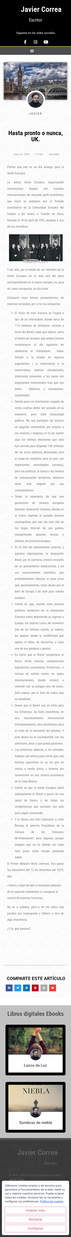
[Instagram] (35, 42)
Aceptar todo (35, 1210)
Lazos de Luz (35, 1065)
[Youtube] (46, 42)
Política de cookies (51, 1201)
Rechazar (35, 1219)
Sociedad (54, 154)
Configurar (35, 1228)
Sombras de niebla (35, 1122)
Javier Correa (41, 9)
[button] (32, 51)
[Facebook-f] (25, 42)
